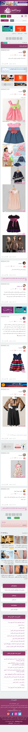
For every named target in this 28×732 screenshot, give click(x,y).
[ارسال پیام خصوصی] (24, 55)
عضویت (3, 16)
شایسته (20, 52)
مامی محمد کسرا (18, 491)
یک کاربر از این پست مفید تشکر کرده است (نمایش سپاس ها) (15, 279)
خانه (26, 16)
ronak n (20, 263)
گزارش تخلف (4, 64)
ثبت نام (3, 522)
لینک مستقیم (12, 64)
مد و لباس (14, 33)
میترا (21, 319)
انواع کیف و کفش (14, 609)
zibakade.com (18, 721)
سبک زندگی (20, 33)
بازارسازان (10, 723)
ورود (9, 16)
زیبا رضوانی (19, 286)
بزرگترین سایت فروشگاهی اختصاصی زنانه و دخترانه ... (14, 590)
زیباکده (25, 33)
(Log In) (24, 525)
